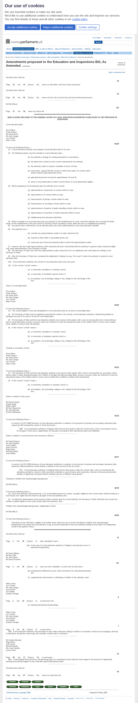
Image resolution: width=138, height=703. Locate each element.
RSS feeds (118, 38)
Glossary (17, 698)
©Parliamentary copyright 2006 (18, 693)
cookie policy (79, 19)
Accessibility (97, 38)
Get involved (77, 49)
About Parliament (62, 49)
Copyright (70, 698)
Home (8, 49)
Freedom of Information (38, 698)
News (109, 53)
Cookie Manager (99, 698)
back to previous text (117, 72)
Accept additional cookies (22, 27)
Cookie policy (89, 698)
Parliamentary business (23, 49)
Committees (67, 53)
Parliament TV (99, 53)
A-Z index (8, 698)
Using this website (59, 698)
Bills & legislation (54, 53)
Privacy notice (80, 698)
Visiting (87, 49)
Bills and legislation (54, 57)
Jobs (49, 698)
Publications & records (83, 53)
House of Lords (30, 53)
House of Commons (14, 53)
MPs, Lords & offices (44, 49)
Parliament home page (22, 57)
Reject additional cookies (58, 27)
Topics (116, 53)
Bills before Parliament (68, 57)
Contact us (128, 38)
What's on (41, 53)
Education (96, 49)
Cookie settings (88, 27)
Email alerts (107, 38)
